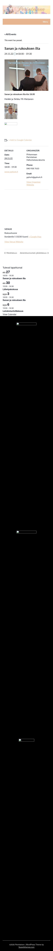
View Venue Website (14, 242)
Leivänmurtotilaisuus (13, 310)
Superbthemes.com (26, 947)
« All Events (10, 34)
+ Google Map (35, 237)
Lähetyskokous (10, 289)
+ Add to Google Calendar (20, 140)
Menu (45, 21)
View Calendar (9, 314)
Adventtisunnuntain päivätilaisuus (33, 253)
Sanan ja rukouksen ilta (14, 278)
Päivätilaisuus (11, 253)
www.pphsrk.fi (11, 172)
